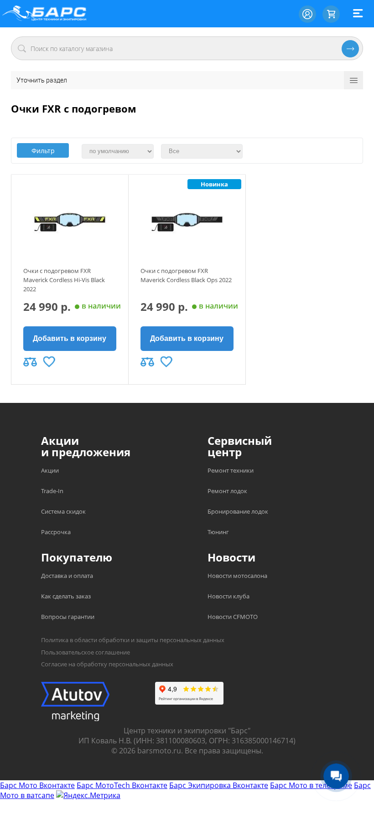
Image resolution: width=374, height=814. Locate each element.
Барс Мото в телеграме (311, 785)
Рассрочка (56, 532)
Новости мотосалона (237, 576)
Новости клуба (228, 596)
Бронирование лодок (238, 511)
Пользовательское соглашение (85, 652)
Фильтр (43, 150)
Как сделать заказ (66, 596)
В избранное (49, 361)
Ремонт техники (231, 470)
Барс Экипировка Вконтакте (218, 785)
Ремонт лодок (227, 491)
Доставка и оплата (67, 576)
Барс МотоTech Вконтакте (122, 785)
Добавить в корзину (69, 338)
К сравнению (30, 361)
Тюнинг (218, 532)
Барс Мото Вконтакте (37, 785)
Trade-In (52, 491)
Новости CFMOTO (233, 617)
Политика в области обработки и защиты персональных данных (132, 640)
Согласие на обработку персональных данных (107, 664)
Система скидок (63, 511)
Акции (50, 470)
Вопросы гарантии (67, 617)
